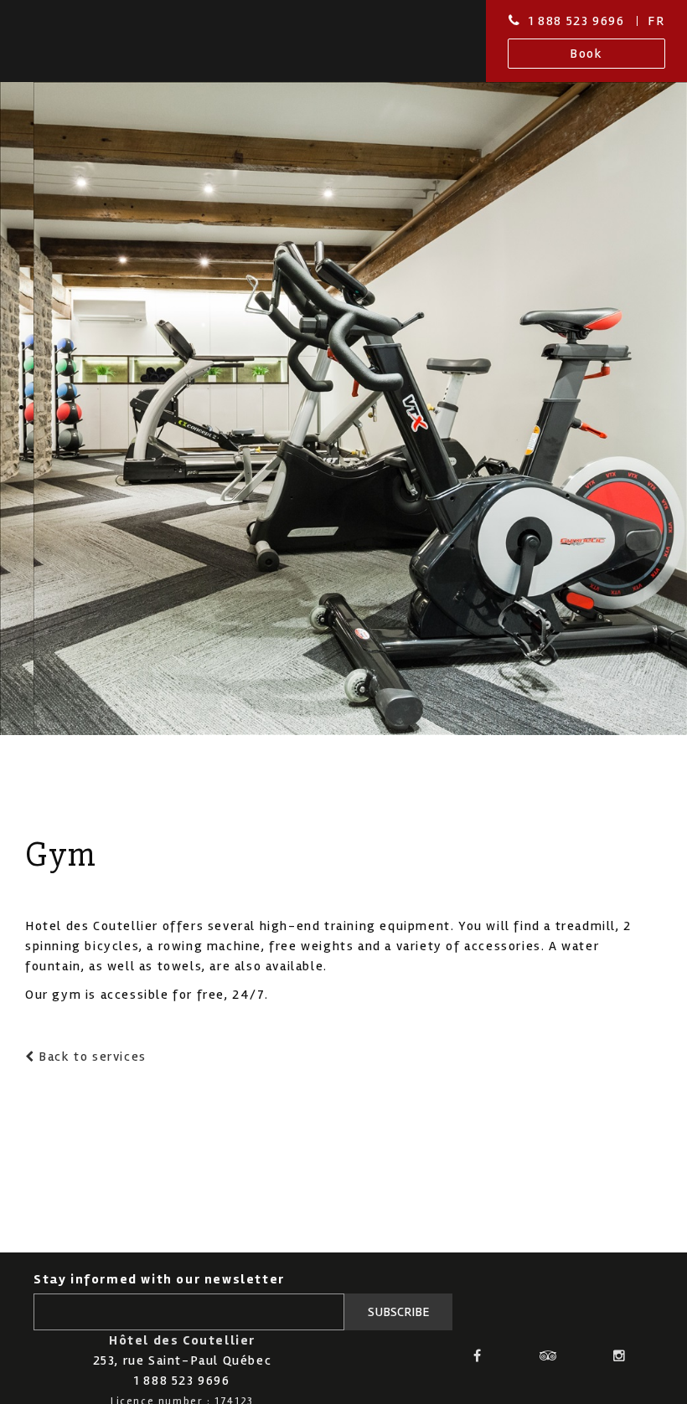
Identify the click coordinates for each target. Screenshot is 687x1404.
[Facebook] (478, 1355)
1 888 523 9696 (576, 21)
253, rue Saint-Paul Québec (182, 1360)
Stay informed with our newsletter (159, 1279)
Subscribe (399, 1312)
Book (586, 53)
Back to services (91, 1056)
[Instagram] (620, 1355)
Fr (656, 21)
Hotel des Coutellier (85, 41)
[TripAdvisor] (548, 1355)
